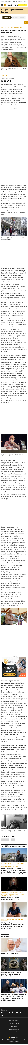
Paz (13, 840)
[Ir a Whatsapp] (24, 1012)
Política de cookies (14, 1029)
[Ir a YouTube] (17, 1012)
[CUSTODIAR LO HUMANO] (14, 945)
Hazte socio (14, 1032)
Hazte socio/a (22, 5)
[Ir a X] (6, 1012)
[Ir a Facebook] (2, 1012)
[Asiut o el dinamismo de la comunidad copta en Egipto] (14, 884)
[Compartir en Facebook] (2, 81)
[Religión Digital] (11, 5)
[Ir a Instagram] (10, 1012)
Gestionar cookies (14, 1041)
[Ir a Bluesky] (21, 1012)
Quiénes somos (14, 1020)
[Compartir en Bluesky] (8, 81)
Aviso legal (14, 1026)
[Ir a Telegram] (2, 1015)
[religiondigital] (14, 1037)
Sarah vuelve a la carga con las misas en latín (18, 17)
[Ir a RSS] (6, 1015)
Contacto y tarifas (14, 1023)
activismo (5, 840)
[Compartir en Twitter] (5, 81)
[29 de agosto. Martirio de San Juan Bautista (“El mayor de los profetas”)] (14, 964)
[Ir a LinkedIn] (13, 1012)
